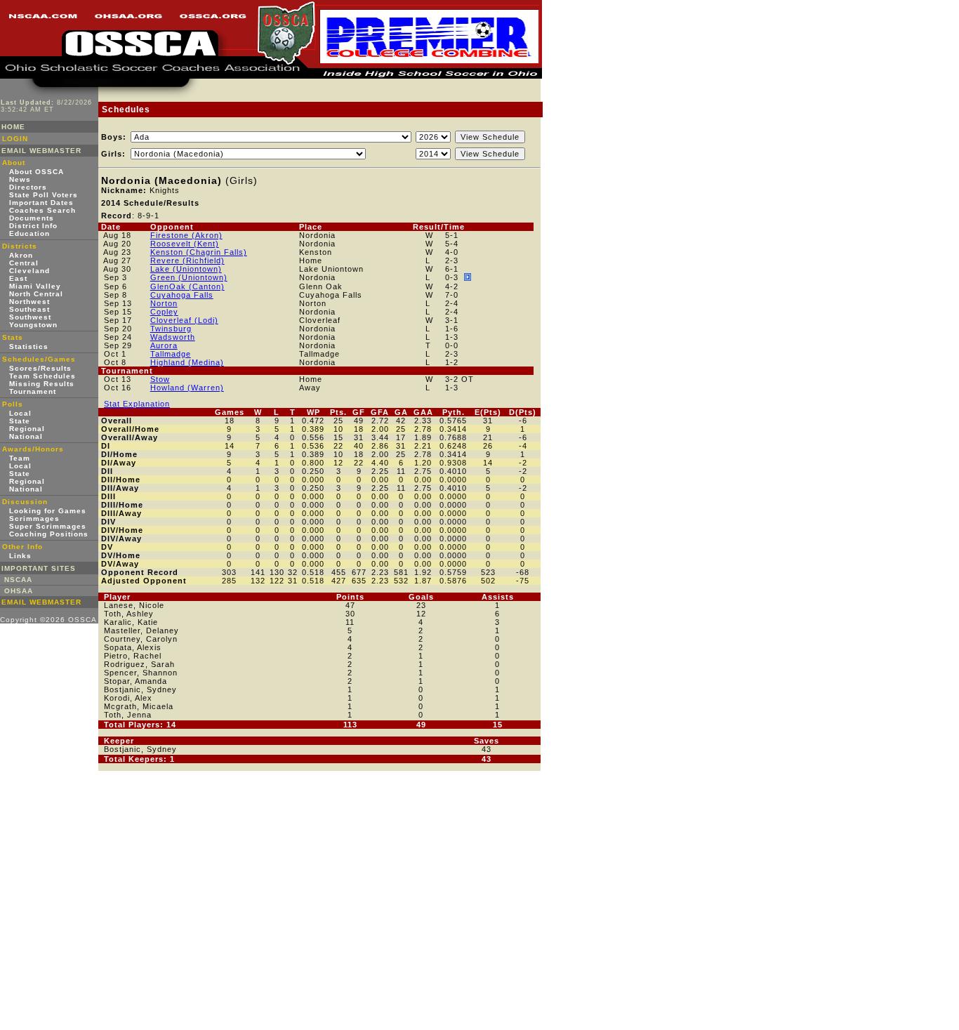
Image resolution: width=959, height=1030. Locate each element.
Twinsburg (171, 328)
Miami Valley (35, 286)
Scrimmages (34, 518)
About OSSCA (36, 172)
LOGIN (15, 139)
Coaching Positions (48, 534)
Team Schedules (42, 376)
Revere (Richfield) (187, 260)
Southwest (30, 317)
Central (24, 263)
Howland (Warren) (187, 387)
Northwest (29, 301)
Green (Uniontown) (188, 277)
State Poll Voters (43, 195)
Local (20, 413)
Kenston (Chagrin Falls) (198, 252)
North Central (36, 294)
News (20, 179)
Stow (160, 379)
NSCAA (18, 579)
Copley (164, 312)
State (19, 421)
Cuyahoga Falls (181, 295)
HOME (13, 127)
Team (19, 458)
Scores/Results (40, 368)
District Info (33, 226)
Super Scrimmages (47, 526)
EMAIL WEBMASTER (41, 150)
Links (20, 556)
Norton (164, 303)
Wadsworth (172, 337)
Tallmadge (170, 354)
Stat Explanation (137, 404)
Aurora (164, 345)
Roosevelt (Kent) (184, 243)
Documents (31, 218)
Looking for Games (47, 511)
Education (29, 233)
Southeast (29, 309)
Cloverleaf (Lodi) (184, 320)
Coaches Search (42, 210)
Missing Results (41, 384)
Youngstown (33, 325)
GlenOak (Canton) (187, 286)
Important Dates (41, 202)
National (26, 436)
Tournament (32, 391)
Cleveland (29, 271)
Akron (21, 255)
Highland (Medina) (187, 362)
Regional (27, 429)
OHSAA (18, 591)
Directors (28, 187)
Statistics (28, 346)
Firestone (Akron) (186, 235)
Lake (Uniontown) (186, 269)
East (18, 278)
